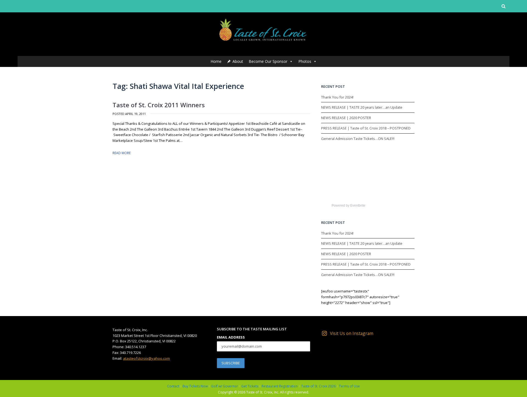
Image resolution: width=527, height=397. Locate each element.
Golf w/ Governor (224, 386)
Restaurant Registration (280, 386)
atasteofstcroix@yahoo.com (146, 358)
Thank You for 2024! (337, 97)
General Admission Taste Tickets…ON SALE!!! (357, 138)
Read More (122, 153)
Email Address (231, 337)
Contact (173, 386)
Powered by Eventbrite (348, 205)
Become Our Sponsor (268, 61)
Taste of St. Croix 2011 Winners (159, 105)
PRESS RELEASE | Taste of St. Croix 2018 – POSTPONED (366, 128)
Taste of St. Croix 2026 (318, 386)
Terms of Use (349, 386)
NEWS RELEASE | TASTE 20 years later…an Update (361, 107)
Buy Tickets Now (195, 386)
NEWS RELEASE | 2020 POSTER (346, 117)
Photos (304, 61)
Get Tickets (249, 386)
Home (216, 61)
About (237, 61)
